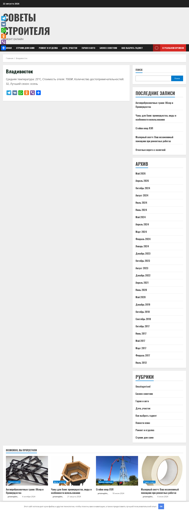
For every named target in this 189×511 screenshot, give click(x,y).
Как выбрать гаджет (132, 47)
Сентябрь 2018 (143, 319)
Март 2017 (141, 348)
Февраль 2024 (143, 239)
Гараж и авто (88, 47)
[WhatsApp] (3, 30)
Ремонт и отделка (48, 47)
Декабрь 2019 (143, 304)
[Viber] (3, 42)
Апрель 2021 (142, 282)
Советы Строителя (26, 24)
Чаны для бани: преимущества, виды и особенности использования (71, 491)
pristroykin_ (13, 496)
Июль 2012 (141, 362)
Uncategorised (143, 386)
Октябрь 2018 (143, 312)
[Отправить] (3, 48)
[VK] (3, 24)
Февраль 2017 (143, 355)
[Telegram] (3, 18)
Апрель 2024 (142, 224)
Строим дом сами (25, 47)
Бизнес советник (108, 47)
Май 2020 (141, 297)
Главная (7, 47)
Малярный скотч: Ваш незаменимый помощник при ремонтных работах (160, 491)
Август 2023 (142, 268)
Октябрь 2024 (143, 188)
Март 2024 (141, 232)
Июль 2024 (141, 202)
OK (161, 506)
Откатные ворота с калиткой (150, 150)
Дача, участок (69, 47)
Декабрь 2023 (143, 253)
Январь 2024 (142, 246)
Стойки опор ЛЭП (144, 128)
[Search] (150, 48)
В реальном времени (173, 47)
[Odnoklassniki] (3, 36)
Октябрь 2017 (143, 326)
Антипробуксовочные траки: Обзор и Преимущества (24, 491)
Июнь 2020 (141, 290)
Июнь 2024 (141, 210)
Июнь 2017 (141, 333)
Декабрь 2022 (143, 275)
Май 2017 (140, 341)
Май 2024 (141, 217)
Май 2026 (141, 173)
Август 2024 (142, 195)
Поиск (139, 70)
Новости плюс (143, 423)
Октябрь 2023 (143, 261)
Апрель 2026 (142, 181)
